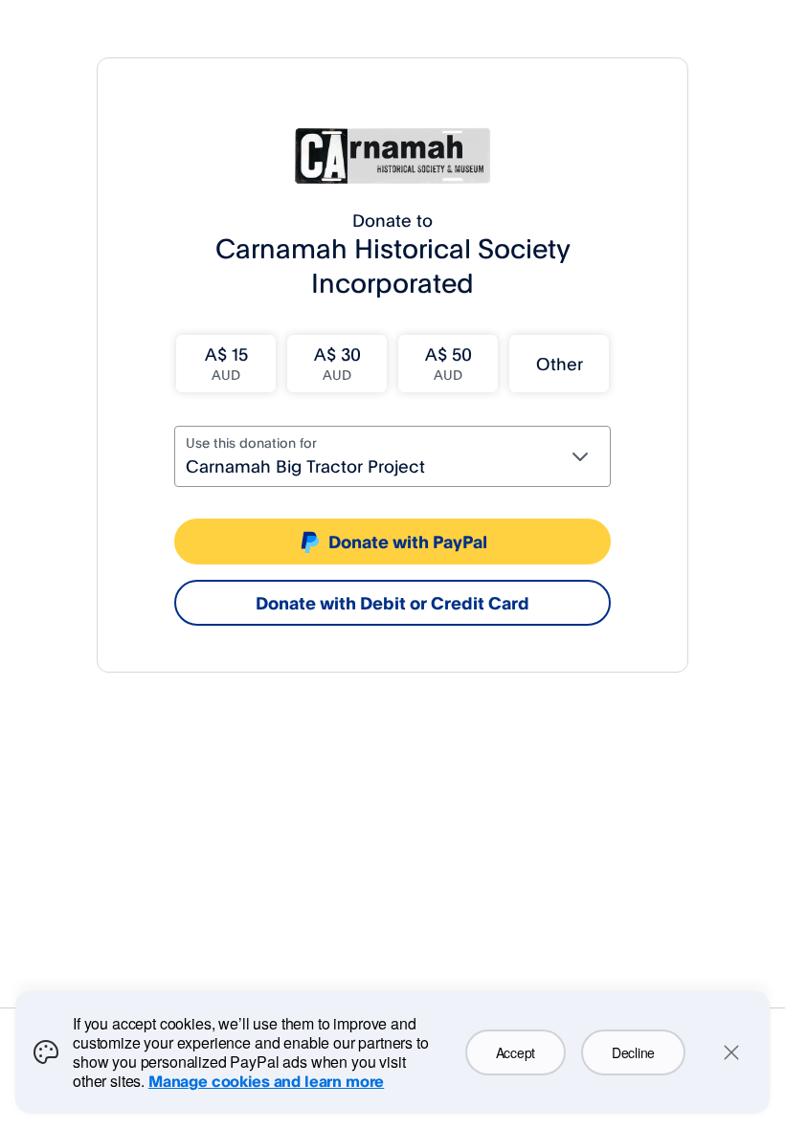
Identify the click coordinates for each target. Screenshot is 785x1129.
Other (559, 363)
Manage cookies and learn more (266, 1081)
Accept (515, 1052)
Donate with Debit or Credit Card (392, 602)
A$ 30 (337, 363)
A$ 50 (448, 363)
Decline (633, 1052)
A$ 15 (226, 363)
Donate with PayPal (407, 541)
